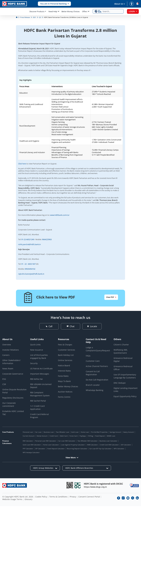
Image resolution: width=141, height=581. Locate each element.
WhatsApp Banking (94, 390)
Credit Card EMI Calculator (109, 445)
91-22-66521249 (27, 239)
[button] (54, 4)
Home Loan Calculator (51, 445)
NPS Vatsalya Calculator (31, 452)
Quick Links (35, 344)
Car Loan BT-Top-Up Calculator (100, 449)
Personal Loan (28, 432)
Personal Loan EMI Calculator (45, 441)
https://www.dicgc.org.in (95, 487)
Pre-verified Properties (99, 432)
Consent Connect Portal (89, 496)
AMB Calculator (92, 445)
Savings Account (115, 432)
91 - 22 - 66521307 (28, 264)
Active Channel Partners (97, 366)
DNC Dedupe (120, 383)
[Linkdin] (137, 497)
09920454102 (30, 269)
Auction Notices (65, 391)
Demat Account (42, 436)
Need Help (52, 11)
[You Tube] (127, 497)
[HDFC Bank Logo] (14, 3)
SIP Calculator (40, 449)
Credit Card (54, 436)
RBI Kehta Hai (36, 379)
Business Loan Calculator (108, 441)
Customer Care (93, 361)
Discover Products (36, 11)
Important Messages (39, 373)
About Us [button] (118, 3)
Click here (22, 163)
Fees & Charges (65, 344)
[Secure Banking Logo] (134, 485)
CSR (4, 384)
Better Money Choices (71, 11)
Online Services (65, 360)
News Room (7, 368)
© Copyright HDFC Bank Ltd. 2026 (17, 496)
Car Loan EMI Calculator (66, 441)
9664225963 (47, 239)
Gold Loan (75, 432)
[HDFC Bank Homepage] (17, 17)
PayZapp (83, 436)
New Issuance (36, 349)
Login (132, 11)
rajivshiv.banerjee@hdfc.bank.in (31, 274)
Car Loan (38, 432)
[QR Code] (69, 485)
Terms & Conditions (58, 496)
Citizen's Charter (121, 344)
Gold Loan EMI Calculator (32, 445)
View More (71, 457)
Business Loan (49, 432)
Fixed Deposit (100, 436)
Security (34, 363)
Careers (6, 355)
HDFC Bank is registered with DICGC (103, 483)
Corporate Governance (12, 373)
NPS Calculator (119, 449)
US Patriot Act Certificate (41, 368)
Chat (72, 326)
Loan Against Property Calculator (73, 445)
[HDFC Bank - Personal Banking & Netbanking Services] (14, 485)
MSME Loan (111, 436)
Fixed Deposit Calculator (56, 449)
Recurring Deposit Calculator (77, 449)
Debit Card (64, 436)
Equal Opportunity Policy (125, 396)
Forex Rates (63, 376)
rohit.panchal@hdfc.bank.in (29, 244)
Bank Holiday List (66, 355)
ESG (4, 379)
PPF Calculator (28, 449)
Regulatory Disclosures (12, 397)
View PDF (110, 297)
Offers (84, 11)
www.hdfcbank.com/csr (59, 215)
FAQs (88, 355)
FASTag (90, 436)
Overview (6, 344)
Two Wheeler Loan (62, 432)
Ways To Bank (64, 381)
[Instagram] (123, 497)
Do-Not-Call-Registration (97, 379)
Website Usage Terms (12, 499)
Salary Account (128, 432)
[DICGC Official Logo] (77, 485)
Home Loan (85, 432)
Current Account (29, 436)
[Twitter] (132, 497)
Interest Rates (64, 370)
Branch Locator (93, 385)
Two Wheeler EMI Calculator (88, 441)
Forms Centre (64, 397)
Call (50, 326)
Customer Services (66, 349)
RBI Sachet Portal (38, 400)
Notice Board (64, 365)
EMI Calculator (28, 441)
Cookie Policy (41, 496)
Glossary (28, 499)
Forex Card (74, 436)
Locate (93, 326)
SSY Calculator (126, 445)
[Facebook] (118, 497)
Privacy (73, 496)
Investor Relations (10, 349)
